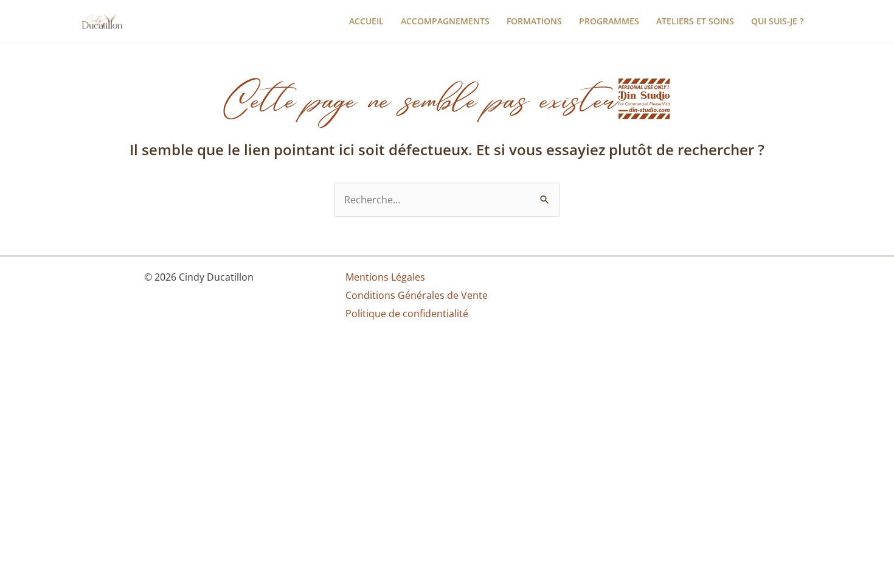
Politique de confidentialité (406, 313)
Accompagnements (445, 21)
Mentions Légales (385, 277)
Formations (534, 21)
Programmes (609, 21)
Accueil (366, 21)
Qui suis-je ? (777, 21)
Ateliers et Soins (695, 21)
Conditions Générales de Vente (416, 295)
